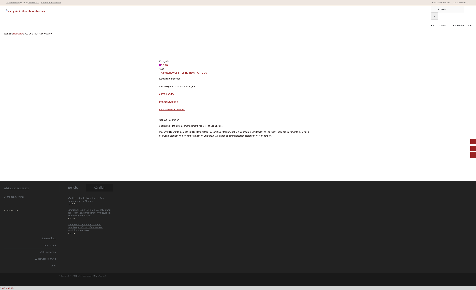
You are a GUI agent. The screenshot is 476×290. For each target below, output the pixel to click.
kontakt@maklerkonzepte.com (51, 3)
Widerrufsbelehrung (45, 258)
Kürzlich (99, 187)
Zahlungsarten (48, 252)
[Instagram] (4, 217)
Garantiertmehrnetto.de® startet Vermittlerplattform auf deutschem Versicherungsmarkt (85, 227)
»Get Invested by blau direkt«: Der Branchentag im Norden (86, 199)
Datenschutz (49, 238)
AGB (53, 265)
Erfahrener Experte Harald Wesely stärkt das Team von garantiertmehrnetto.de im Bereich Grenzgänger (89, 213)
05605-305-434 (166, 94)
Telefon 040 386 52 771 (16, 188)
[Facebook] (8, 217)
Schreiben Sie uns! (14, 196)
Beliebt (73, 187)
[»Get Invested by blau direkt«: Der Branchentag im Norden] (63, 201)
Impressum (50, 245)
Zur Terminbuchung (12, 3)
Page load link (7, 288)
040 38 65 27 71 (33, 3)
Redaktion (18, 33)
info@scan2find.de (168, 102)
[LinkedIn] (11, 217)
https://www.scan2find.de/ (172, 109)
